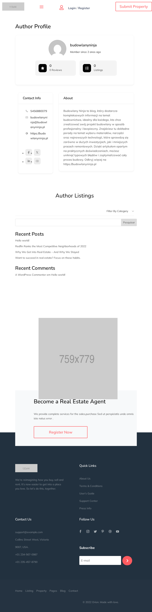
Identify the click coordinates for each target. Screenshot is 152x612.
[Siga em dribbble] (110, 531)
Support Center (88, 501)
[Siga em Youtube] (117, 531)
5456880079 (38, 111)
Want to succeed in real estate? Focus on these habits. (47, 257)
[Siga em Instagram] (88, 531)
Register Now (60, 432)
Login (72, 8)
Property (41, 590)
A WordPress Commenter (30, 274)
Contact (73, 590)
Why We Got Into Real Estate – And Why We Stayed (47, 252)
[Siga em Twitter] (95, 531)
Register (84, 8)
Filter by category (117, 211)
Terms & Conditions (91, 486)
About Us (84, 478)
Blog (63, 590)
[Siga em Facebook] (80, 531)
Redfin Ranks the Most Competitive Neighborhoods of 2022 (50, 246)
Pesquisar (129, 222)
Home (18, 590)
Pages (53, 590)
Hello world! (22, 240)
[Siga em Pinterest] (103, 531)
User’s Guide (86, 493)
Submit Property (134, 6)
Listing (29, 590)
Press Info (85, 508)
